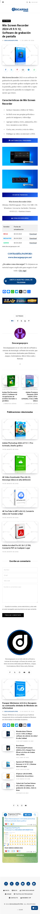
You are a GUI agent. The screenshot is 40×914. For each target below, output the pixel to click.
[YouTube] (23, 884)
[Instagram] (17, 884)
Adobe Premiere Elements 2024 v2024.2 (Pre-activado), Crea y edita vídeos (30, 396)
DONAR (8, 894)
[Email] (23, 69)
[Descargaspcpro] (20, 9)
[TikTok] (28, 884)
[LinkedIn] (25, 320)
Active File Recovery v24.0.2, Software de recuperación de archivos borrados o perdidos (9, 396)
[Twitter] (11, 69)
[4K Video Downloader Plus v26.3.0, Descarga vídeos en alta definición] (20, 463)
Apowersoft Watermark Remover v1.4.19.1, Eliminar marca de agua (26, 764)
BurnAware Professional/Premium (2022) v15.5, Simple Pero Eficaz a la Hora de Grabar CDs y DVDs (25, 750)
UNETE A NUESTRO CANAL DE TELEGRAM (21, 281)
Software (6, 21)
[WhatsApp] (34, 69)
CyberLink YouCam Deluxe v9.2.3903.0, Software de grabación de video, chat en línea (26, 786)
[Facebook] (6, 69)
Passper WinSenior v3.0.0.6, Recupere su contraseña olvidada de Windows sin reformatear (19, 705)
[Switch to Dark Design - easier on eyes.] (27, 2)
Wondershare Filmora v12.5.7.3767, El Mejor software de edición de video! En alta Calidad (27, 735)
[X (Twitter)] (12, 884)
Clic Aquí (22, 270)
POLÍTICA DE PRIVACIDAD (24, 894)
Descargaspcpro (11, 40)
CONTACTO (14, 898)
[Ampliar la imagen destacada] (20, 55)
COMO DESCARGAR (27, 890)
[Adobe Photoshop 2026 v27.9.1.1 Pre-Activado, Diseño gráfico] (20, 429)
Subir (20, 909)
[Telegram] (28, 69)
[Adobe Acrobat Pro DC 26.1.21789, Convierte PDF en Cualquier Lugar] (20, 531)
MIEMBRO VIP (26, 898)
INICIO (7, 890)
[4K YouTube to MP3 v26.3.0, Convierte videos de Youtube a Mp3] (20, 497)
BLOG (15, 890)
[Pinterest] (17, 69)
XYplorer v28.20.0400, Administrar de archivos (24, 775)
